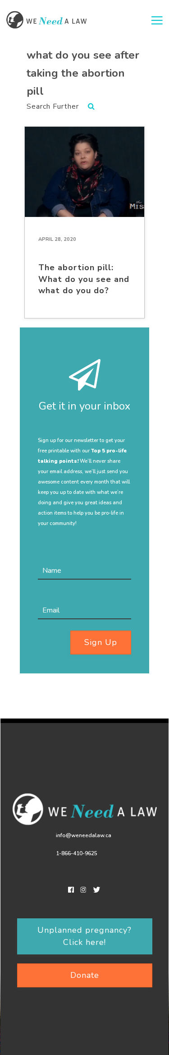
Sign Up (100, 642)
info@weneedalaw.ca (83, 835)
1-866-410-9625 (76, 853)
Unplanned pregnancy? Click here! (84, 936)
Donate (84, 975)
